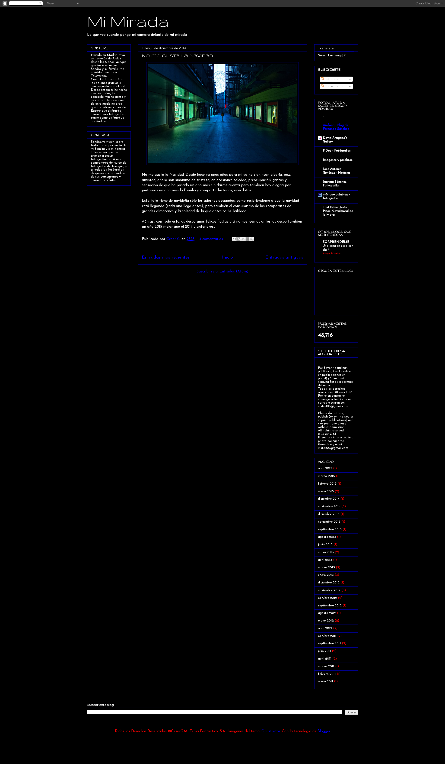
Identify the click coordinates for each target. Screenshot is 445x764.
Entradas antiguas (284, 257)
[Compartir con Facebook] (247, 239)
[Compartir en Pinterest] (252, 239)
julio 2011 (324, 651)
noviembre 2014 (329, 506)
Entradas (331, 79)
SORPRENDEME (336, 242)
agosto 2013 (327, 537)
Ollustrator (270, 731)
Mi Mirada (128, 21)
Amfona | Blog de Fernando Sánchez (336, 127)
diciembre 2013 (329, 514)
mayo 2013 (326, 552)
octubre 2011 (327, 636)
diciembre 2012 (329, 582)
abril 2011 (324, 658)
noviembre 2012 (329, 590)
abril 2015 (325, 468)
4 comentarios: (212, 239)
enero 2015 (326, 491)
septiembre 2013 (330, 529)
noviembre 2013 (329, 522)
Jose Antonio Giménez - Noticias (336, 171)
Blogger (324, 731)
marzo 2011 (326, 666)
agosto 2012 (327, 613)
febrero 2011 (327, 674)
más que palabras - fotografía (336, 196)
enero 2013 (326, 575)
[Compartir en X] (243, 239)
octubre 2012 (327, 598)
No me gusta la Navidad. (178, 56)
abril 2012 (325, 628)
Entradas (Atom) (233, 271)
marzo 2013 (326, 567)
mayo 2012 (326, 620)
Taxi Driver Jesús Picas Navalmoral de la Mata (338, 211)
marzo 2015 (326, 476)
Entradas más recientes (166, 257)
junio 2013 (325, 544)
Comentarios (333, 86)
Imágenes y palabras (338, 160)
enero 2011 (325, 681)
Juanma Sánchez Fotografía (334, 183)
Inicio (227, 257)
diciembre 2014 (329, 499)
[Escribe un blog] (238, 239)
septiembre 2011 (329, 643)
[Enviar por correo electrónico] (234, 239)
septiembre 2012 (330, 605)
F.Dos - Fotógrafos (337, 150)
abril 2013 (325, 560)
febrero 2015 (327, 484)
